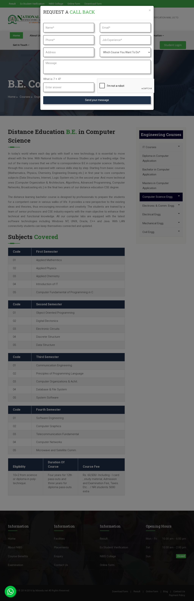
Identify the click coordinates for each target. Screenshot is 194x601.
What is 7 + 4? (52, 79)
